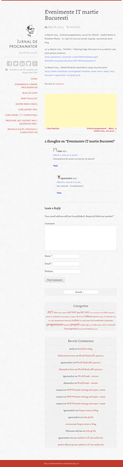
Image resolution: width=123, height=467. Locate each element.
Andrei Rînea (64, 444)
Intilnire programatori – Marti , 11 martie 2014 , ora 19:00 (102, 129)
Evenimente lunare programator (26, 86)
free (50, 321)
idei (52, 321)
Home (34, 78)
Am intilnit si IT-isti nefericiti (88, 437)
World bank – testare (88, 376)
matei (88, 320)
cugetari (73, 317)
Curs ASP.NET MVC (27, 109)
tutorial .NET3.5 (102, 325)
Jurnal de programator (23, 43)
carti (105, 312)
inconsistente (59, 320)
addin (60, 312)
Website (49, 271)
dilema (88, 316)
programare (54, 324)
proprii (75, 324)
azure (91, 313)
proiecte (67, 325)
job (81, 321)
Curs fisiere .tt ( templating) (21, 115)
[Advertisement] (81, 110)
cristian (69, 424)
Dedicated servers (66, 355)
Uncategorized (71, 328)
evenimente (108, 316)
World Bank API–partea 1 (91, 355)
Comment (50, 223)
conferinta (48, 317)
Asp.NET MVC (83, 312)
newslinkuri (99, 320)
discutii (96, 316)
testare (90, 325)
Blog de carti (30, 92)
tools (95, 325)
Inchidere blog (85, 348)
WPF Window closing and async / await (86, 389)
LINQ (84, 321)
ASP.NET (72, 312)
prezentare (109, 320)
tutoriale (111, 324)
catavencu (111, 313)
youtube (95, 329)
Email (48, 263)
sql (87, 324)
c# (102, 312)
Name (48, 256)
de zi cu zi (81, 316)
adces (56, 312)
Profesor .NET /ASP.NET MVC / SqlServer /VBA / (21, 122)
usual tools (81, 329)
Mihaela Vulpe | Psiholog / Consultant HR (22, 131)
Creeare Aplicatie (65, 317)
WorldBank (89, 329)
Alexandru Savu (66, 369)
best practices (97, 312)
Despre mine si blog (26, 104)
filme (114, 317)
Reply (55, 165)
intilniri (75, 27)
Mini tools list (29, 98)
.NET (50, 312)
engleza (102, 317)
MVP (92, 321)
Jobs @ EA (88, 417)
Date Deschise (52, 128)
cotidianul (56, 316)
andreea (64, 313)
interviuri (68, 320)
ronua (82, 324)
